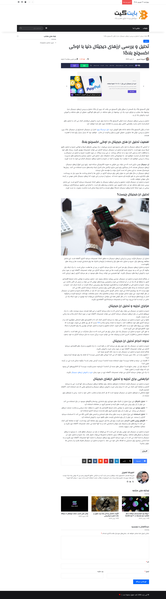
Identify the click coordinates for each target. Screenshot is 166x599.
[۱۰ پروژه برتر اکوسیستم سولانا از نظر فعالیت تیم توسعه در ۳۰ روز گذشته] (135, 504)
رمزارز (141, 36)
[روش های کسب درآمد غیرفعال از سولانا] (74, 504)
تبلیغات (145, 28)
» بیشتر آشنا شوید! (72, 478)
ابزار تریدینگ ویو (103, 129)
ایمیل (147, 571)
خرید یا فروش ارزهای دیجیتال (82, 372)
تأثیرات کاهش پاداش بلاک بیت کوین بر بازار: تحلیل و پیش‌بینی (106, 514)
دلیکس (96, 475)
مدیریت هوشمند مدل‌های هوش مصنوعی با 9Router (105, 2)
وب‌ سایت (100, 571)
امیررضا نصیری (141, 59)
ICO (98, 323)
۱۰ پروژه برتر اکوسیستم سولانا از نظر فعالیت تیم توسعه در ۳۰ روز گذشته (137, 514)
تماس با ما (136, 28)
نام (147, 562)
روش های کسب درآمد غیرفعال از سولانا (74, 513)
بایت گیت (103, 475)
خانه (146, 36)
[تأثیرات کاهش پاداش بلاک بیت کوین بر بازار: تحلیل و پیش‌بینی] (105, 504)
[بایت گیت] (131, 14)
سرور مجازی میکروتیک (47, 43)
